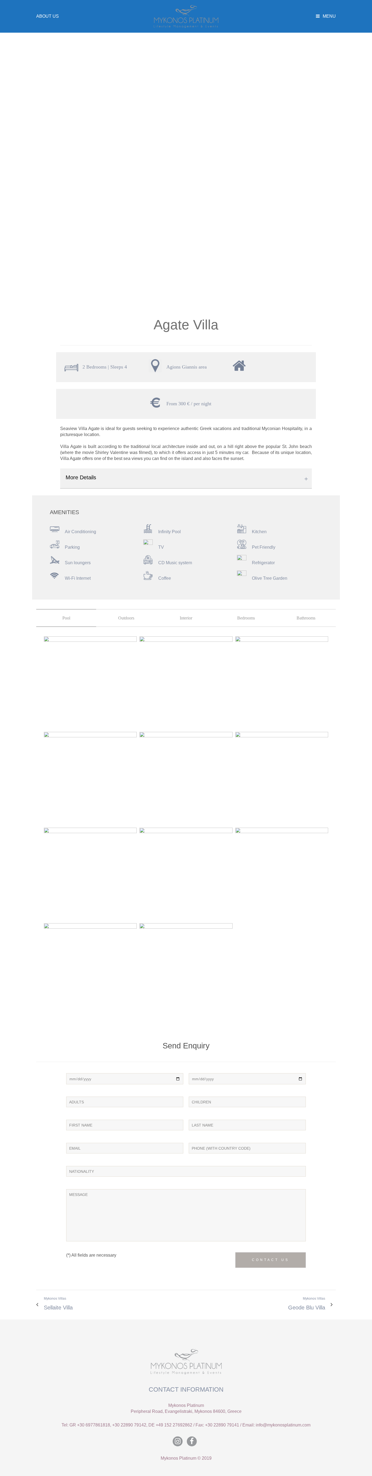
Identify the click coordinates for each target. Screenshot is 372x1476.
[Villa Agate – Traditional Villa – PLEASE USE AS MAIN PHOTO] (185, 969)
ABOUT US (47, 16)
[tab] (66, 618)
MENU (329, 16)
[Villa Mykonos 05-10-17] (90, 682)
